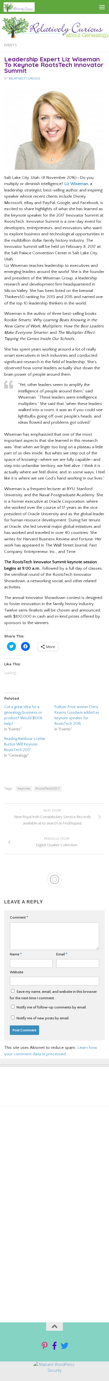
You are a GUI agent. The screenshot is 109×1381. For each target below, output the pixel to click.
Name (16, 954)
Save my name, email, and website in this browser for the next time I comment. (53, 995)
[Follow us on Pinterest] (44, 1346)
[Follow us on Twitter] (64, 1346)
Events (10, 45)
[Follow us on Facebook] (54, 1346)
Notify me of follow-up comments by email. (51, 1007)
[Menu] (102, 7)
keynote (24, 788)
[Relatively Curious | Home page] (24, 7)
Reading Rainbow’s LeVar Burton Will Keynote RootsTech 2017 (25, 744)
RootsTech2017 (47, 788)
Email (61, 954)
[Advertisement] (51, 1173)
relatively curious (24, 78)
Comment (19, 917)
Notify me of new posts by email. (42, 1018)
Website (16, 972)
